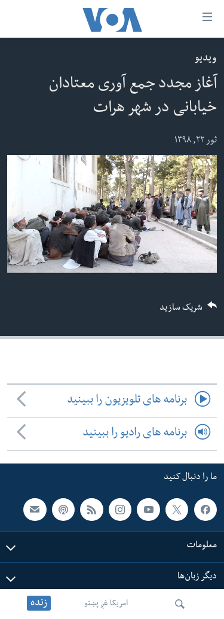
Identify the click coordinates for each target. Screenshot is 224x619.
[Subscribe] (34, 509)
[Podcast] (63, 509)
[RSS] (91, 509)
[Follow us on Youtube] (148, 509)
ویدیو (206, 59)
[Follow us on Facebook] (205, 509)
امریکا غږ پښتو (106, 604)
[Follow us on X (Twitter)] (176, 509)
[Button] (188, 311)
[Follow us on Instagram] (120, 509)
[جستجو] (180, 604)
